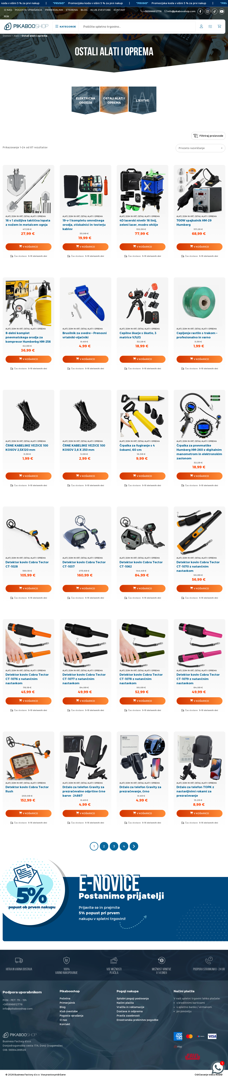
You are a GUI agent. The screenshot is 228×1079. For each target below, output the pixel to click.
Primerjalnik (54, 9)
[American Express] (178, 1036)
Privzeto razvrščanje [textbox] (192, 148)
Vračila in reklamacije (130, 1007)
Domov (7, 35)
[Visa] (212, 1036)
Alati (16, 35)
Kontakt (119, 9)
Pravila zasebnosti (128, 1015)
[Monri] (178, 1046)
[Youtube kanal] (222, 11)
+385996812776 (152, 11)
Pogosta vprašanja (28, 9)
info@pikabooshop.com (181, 11)
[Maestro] (200, 1036)
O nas (8, 9)
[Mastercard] (189, 1036)
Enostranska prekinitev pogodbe (137, 1019)
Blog (84, 9)
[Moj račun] (201, 27)
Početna (65, 998)
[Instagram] (207, 11)
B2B (6, 16)
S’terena (72, 9)
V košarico (30, 246)
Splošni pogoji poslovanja (133, 998)
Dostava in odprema (130, 1011)
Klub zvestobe (100, 9)
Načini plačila (125, 1002)
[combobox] (200, 148)
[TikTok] (214, 11)
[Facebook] (200, 11)
